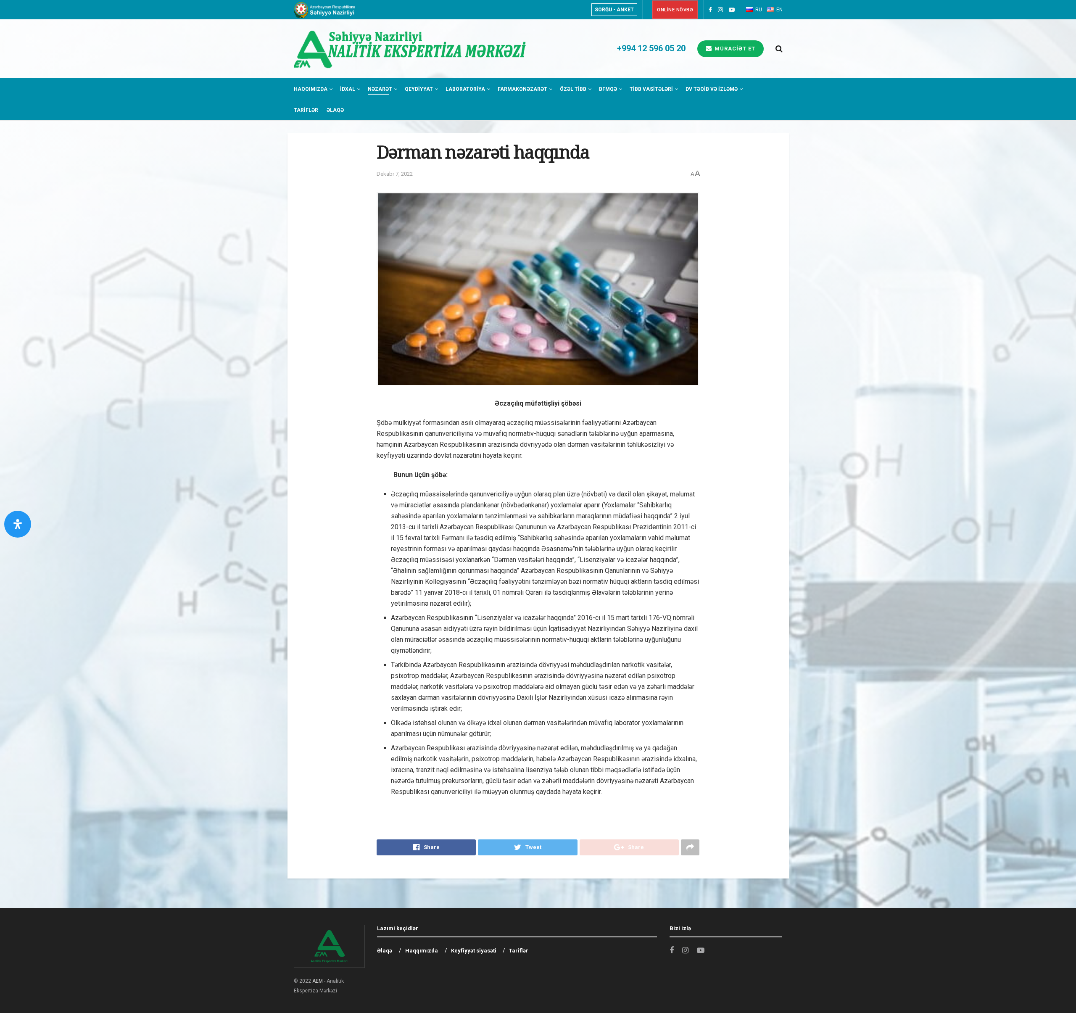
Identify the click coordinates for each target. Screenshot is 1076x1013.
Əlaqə (335, 110)
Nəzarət (380, 89)
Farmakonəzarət (522, 89)
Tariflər (306, 110)
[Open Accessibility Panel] (17, 524)
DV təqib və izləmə (712, 89)
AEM (317, 981)
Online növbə (675, 10)
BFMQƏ (608, 89)
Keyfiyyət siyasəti (473, 950)
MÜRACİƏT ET (734, 48)
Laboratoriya (465, 89)
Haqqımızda (310, 89)
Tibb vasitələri (651, 89)
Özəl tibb (573, 89)
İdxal (347, 89)
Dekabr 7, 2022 (395, 174)
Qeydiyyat (419, 89)
